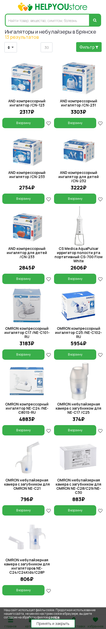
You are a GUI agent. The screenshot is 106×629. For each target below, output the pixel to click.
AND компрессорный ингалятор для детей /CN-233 (27, 252)
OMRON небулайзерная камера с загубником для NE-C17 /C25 (78, 408)
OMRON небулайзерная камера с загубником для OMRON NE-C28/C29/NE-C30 (78, 486)
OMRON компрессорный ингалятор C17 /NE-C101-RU (27, 332)
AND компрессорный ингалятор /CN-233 (27, 174)
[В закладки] (48, 123)
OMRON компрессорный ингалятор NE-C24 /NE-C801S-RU (27, 408)
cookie (53, 617)
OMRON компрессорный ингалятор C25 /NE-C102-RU (78, 332)
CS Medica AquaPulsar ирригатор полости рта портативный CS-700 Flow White (79, 254)
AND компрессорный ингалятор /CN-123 (27, 103)
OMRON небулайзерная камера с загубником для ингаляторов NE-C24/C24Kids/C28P (27, 566)
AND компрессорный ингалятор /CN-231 (78, 103)
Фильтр (87, 47)
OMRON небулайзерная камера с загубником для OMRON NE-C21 (27, 484)
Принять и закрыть (53, 623)
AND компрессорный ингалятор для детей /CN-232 (78, 176)
